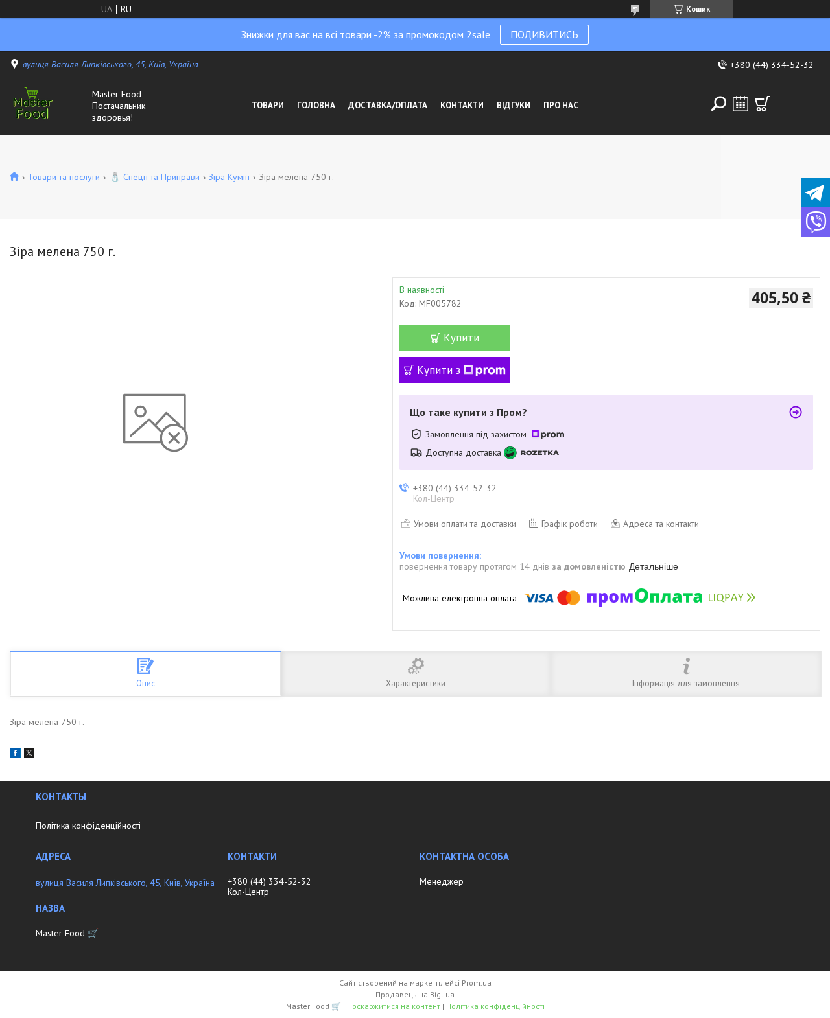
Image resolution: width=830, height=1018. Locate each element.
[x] (29, 755)
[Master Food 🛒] (48, 105)
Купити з (438, 370)
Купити (461, 337)
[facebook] (15, 755)
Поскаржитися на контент (393, 1006)
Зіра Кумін (229, 177)
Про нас (560, 105)
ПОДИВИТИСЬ (544, 34)
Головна (316, 105)
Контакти (462, 105)
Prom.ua (477, 983)
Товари (268, 105)
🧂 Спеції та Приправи (155, 177)
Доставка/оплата (387, 105)
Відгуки (513, 105)
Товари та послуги (64, 177)
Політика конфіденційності (88, 825)
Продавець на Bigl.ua (415, 994)
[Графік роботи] (740, 103)
